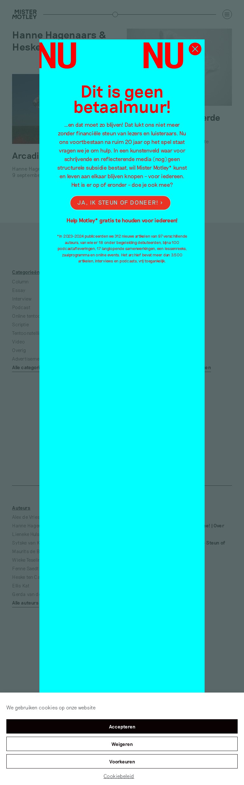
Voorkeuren (122, 761)
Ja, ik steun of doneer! (118, 202)
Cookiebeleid (119, 776)
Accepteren (122, 726)
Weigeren (122, 744)
